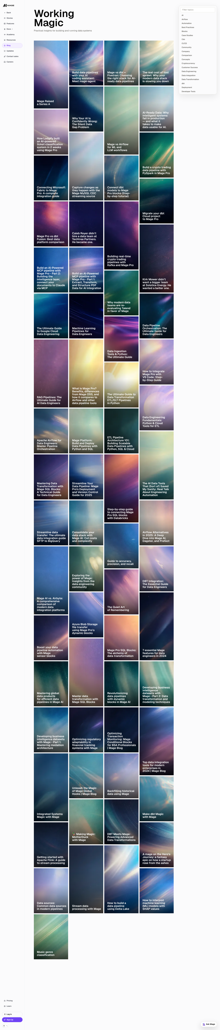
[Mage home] (8, 7)
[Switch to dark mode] (5, 1025)
